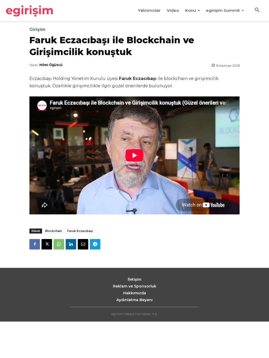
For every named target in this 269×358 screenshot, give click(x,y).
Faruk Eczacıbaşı (80, 231)
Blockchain (53, 231)
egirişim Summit (223, 10)
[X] (47, 244)
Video (173, 10)
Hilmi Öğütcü (51, 65)
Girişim (37, 30)
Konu (190, 10)
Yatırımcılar (149, 10)
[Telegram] (95, 244)
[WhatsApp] (59, 244)
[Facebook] (34, 244)
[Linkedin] (71, 244)
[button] (257, 10)
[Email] (83, 244)
